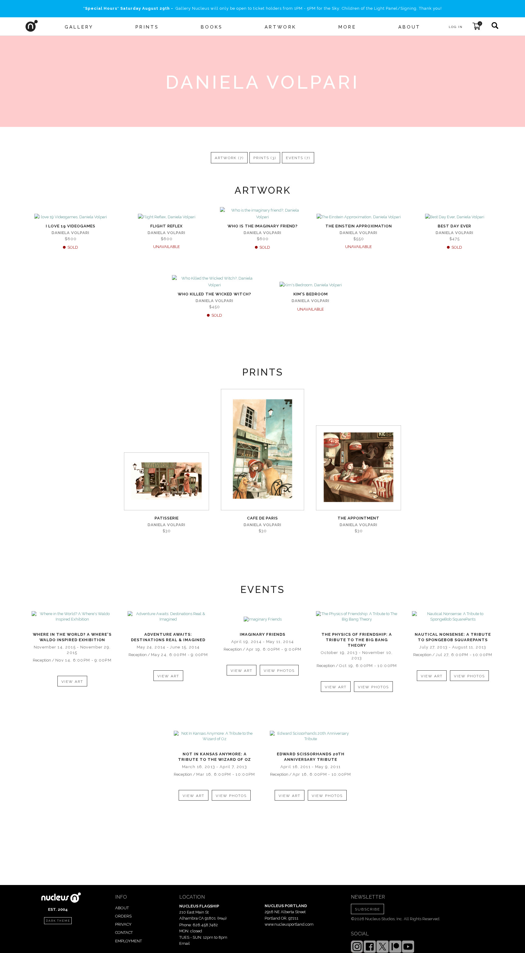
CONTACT (124, 932)
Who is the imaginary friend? (263, 226)
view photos (279, 671)
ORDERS (123, 916)
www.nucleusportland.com (289, 924)
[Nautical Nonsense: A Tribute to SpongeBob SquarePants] (452, 616)
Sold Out (70, 217)
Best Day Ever (454, 226)
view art (72, 681)
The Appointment (358, 518)
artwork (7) (229, 158)
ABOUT (122, 908)
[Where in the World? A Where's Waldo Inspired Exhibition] (72, 616)
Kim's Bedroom (310, 294)
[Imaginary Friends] (263, 619)
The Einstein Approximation (358, 226)
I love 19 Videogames (70, 226)
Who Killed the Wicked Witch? (214, 294)
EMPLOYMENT (128, 941)
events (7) (298, 158)
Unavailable (166, 217)
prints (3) (264, 158)
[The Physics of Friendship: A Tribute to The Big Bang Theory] (356, 616)
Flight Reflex (166, 226)
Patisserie (167, 518)
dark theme (58, 920)
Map (221, 918)
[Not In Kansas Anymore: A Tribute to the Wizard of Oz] (214, 736)
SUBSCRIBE (367, 909)
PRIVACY (123, 924)
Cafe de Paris (262, 518)
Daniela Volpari (70, 232)
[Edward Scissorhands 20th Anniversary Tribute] (310, 736)
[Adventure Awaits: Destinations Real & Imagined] (168, 616)
